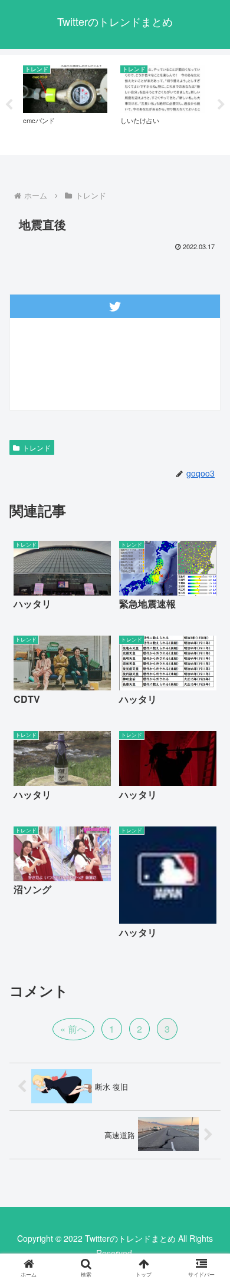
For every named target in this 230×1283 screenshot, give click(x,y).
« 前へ (73, 1029)
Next (221, 105)
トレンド (36, 447)
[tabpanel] (65, 103)
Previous (9, 105)
